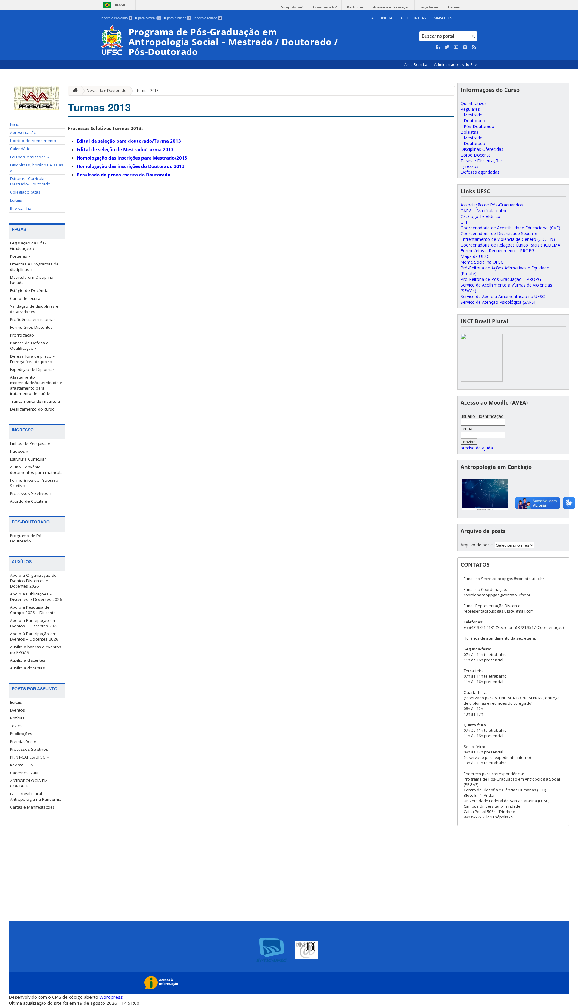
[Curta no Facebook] (438, 47)
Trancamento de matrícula (35, 401)
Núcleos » (19, 451)
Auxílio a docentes (27, 668)
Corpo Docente (476, 155)
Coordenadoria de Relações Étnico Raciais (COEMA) (511, 245)
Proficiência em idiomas (33, 319)
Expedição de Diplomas (32, 369)
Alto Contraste (415, 18)
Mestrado (473, 115)
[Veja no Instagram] (465, 47)
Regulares (470, 109)
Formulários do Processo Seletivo (34, 482)
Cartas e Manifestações (32, 807)
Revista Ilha (20, 208)
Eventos (17, 710)
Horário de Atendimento (33, 140)
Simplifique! (292, 7)
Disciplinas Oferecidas (482, 149)
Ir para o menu (147, 18)
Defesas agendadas (480, 172)
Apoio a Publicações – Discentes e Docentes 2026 (36, 596)
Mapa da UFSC (475, 256)
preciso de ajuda (477, 448)
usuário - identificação (482, 416)
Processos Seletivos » (30, 493)
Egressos (469, 166)
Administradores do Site (455, 64)
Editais (16, 200)
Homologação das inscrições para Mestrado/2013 (132, 158)
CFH (465, 222)
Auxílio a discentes (27, 660)
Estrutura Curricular (28, 459)
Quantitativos (474, 103)
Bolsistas (469, 132)
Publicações (21, 733)
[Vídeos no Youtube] (456, 47)
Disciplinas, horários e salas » (36, 167)
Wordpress (111, 997)
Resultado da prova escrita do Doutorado (123, 175)
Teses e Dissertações (482, 160)
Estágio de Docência (29, 290)
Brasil (119, 5)
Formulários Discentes (31, 327)
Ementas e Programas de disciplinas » (34, 266)
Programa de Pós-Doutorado (27, 538)
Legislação (428, 7)
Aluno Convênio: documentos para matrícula (36, 469)
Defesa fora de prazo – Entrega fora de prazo (32, 358)
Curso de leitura (25, 298)
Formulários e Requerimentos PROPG (497, 250)
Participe (355, 7)
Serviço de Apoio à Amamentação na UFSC (503, 296)
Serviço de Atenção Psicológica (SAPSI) (499, 302)
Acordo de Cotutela (28, 501)
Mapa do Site (445, 18)
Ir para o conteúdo (116, 18)
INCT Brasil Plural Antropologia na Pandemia (35, 796)
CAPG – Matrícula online (484, 210)
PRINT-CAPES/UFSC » (29, 757)
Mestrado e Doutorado (106, 90)
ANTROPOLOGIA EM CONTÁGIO (29, 783)
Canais (454, 7)
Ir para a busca (177, 18)
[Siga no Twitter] (447, 47)
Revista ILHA (21, 765)
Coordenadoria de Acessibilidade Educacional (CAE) (510, 228)
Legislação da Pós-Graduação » (28, 245)
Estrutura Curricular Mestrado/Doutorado (30, 181)
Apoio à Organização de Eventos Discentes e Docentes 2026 (33, 581)
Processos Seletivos (29, 749)
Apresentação (23, 132)
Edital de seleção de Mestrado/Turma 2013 (125, 149)
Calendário (20, 148)
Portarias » (20, 256)
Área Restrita (416, 64)
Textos (16, 725)
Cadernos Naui (24, 772)
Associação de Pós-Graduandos (492, 205)
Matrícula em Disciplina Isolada (31, 280)
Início (15, 124)
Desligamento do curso (32, 409)
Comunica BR (325, 7)
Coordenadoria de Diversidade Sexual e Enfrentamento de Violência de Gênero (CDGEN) (508, 236)
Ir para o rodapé (207, 18)
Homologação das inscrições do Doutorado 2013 (131, 166)
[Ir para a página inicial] (73, 90)
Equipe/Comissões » (29, 157)
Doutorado (474, 120)
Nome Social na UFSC (482, 262)
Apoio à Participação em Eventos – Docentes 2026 (34, 636)
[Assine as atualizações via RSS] (474, 47)
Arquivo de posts (477, 545)
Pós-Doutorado (479, 126)
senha (466, 428)
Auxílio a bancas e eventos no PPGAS (35, 649)
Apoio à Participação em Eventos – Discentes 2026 (34, 623)
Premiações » (23, 741)
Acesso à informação (391, 7)
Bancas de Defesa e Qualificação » (29, 345)
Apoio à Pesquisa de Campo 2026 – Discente (33, 609)
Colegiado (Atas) (26, 192)
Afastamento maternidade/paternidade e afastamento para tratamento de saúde (36, 385)
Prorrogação (22, 335)
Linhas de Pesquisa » (30, 443)
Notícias (17, 718)
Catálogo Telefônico (480, 216)
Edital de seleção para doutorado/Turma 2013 (129, 141)
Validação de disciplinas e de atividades (34, 308)
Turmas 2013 (147, 90)
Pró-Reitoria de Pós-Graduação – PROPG (501, 279)
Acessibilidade (383, 18)
